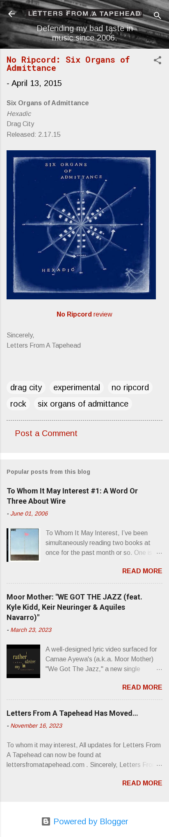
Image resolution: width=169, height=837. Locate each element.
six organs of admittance (83, 403)
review (84, 314)
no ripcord (130, 387)
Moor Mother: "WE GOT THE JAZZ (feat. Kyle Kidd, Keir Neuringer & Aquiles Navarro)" (74, 607)
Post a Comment (46, 433)
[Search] (157, 16)
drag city (26, 387)
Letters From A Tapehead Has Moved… (72, 713)
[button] (157, 61)
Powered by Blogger (89, 821)
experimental (76, 387)
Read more (142, 571)
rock (18, 403)
